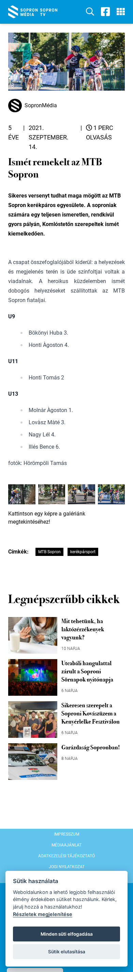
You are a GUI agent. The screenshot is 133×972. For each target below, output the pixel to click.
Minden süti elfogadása (67, 934)
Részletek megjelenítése (42, 914)
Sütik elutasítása (66, 951)
